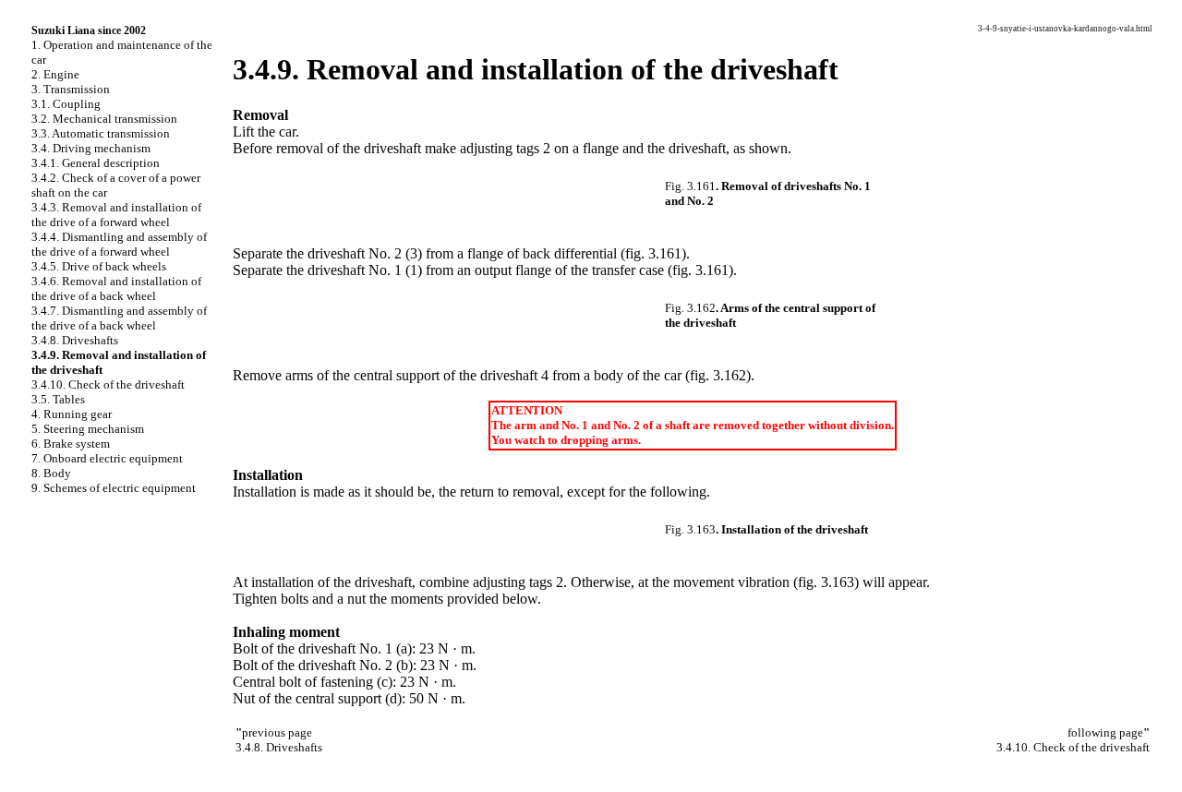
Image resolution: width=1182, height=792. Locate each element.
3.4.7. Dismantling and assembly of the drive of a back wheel (119, 318)
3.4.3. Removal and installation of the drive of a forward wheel (116, 214)
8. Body (51, 473)
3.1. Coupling (66, 104)
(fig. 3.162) (718, 375)
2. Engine (55, 74)
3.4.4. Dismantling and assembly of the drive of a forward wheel (119, 244)
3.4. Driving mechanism (91, 148)
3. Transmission (70, 89)
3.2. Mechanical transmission (104, 119)
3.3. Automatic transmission (100, 133)
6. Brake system (70, 443)
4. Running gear (71, 414)
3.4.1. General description (95, 163)
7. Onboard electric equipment (107, 458)
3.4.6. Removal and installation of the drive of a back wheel (116, 288)
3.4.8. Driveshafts (74, 340)
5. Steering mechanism (87, 429)
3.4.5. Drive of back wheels (98, 266)
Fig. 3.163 (690, 529)
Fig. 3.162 (690, 308)
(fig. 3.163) (826, 582)
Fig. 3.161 (690, 186)
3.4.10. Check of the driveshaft (108, 384)
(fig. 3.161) (653, 253)
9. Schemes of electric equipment (113, 488)
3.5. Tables (58, 399)
